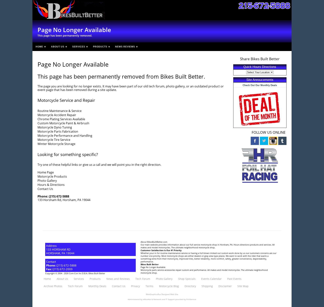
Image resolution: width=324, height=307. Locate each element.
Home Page (46, 172)
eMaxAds (147, 299)
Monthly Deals (97, 286)
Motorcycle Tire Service (54, 140)
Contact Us (45, 189)
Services (78, 46)
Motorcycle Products (52, 176)
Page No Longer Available (153, 267)
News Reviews (125, 46)
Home (39, 46)
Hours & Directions (51, 185)
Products (100, 46)
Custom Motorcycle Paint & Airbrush (63, 123)
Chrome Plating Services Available (61, 119)
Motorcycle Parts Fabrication (58, 131)
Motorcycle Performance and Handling (65, 136)
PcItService (191, 299)
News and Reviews (118, 279)
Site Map (242, 286)
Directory (190, 286)
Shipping (207, 286)
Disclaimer (225, 286)
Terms (149, 286)
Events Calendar (211, 279)
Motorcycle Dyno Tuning (55, 127)
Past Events (234, 279)
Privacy (135, 286)
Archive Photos (53, 286)
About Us (57, 46)
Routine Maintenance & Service (60, 111)
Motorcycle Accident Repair (57, 115)
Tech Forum (142, 279)
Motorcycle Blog (169, 286)
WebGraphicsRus (153, 294)
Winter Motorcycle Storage (56, 144)
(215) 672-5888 (59, 196)
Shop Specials (187, 279)
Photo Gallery (47, 181)
